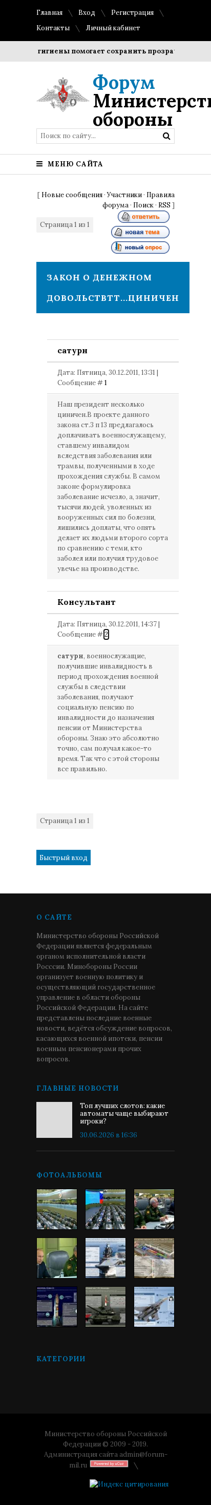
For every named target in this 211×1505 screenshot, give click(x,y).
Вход (86, 12)
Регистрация (132, 12)
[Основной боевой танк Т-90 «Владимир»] (105, 1306)
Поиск (143, 205)
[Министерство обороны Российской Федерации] (56, 1209)
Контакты (53, 28)
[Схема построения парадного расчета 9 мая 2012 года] (154, 1258)
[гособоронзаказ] (154, 1209)
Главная (49, 12)
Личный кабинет (113, 28)
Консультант (86, 602)
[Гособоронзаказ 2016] (56, 1258)
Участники (124, 194)
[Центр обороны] (105, 1209)
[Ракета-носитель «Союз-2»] (56, 1306)
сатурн (72, 350)
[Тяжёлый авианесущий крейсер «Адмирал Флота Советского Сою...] (105, 1258)
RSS (164, 205)
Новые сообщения (71, 194)
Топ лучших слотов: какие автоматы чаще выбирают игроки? (124, 1113)
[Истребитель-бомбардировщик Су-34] (154, 1306)
